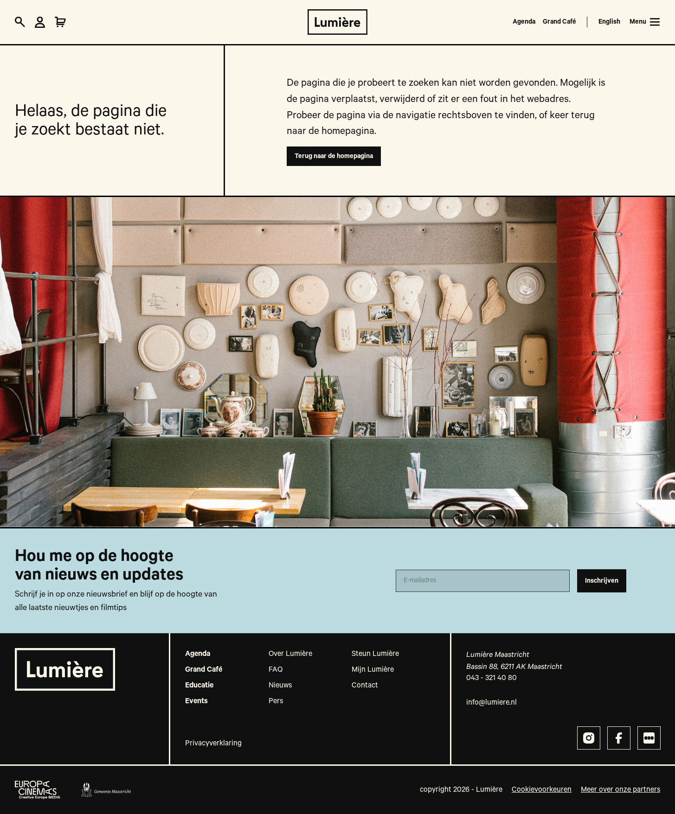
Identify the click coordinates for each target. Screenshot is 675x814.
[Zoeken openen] (20, 22)
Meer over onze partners (620, 790)
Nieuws (280, 685)
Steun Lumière (375, 654)
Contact (365, 685)
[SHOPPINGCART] (60, 22)
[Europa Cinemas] (37, 790)
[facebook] (619, 738)
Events (196, 701)
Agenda (524, 21)
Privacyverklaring (213, 743)
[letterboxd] (649, 738)
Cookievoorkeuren (542, 790)
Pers (276, 701)
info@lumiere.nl (491, 703)
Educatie (199, 685)
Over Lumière (290, 654)
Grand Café (559, 21)
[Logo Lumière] (337, 22)
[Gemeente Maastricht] (106, 790)
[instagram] (589, 738)
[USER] (39, 22)
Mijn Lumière (373, 670)
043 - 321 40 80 (491, 678)
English (609, 21)
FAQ (276, 670)
